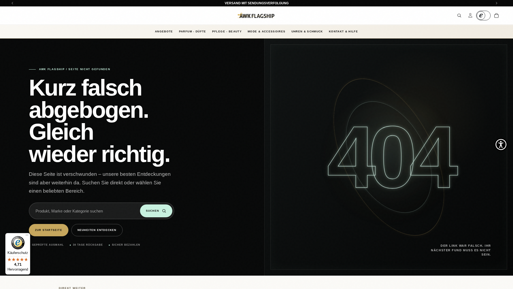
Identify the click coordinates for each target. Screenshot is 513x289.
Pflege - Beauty (227, 31)
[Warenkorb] (496, 15)
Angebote (164, 31)
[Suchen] (459, 15)
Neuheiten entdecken (96, 230)
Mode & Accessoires (266, 31)
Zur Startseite (48, 230)
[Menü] (27, 236)
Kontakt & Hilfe (343, 31)
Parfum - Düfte (192, 31)
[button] (501, 144)
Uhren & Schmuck (307, 31)
